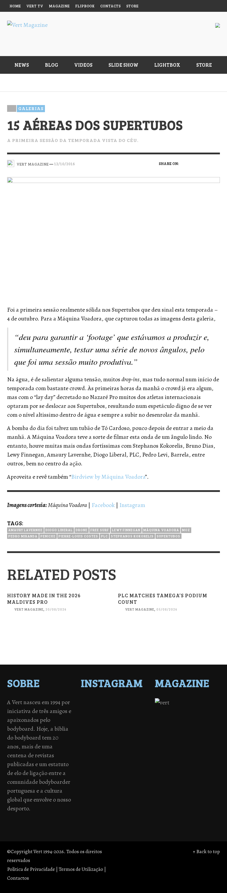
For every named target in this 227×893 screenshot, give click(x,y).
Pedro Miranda (23, 536)
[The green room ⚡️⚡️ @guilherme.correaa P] (129, 734)
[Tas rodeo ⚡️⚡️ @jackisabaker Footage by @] (98, 764)
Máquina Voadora (161, 530)
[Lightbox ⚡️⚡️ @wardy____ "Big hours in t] (129, 749)
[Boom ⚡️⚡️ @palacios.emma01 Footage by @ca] (129, 718)
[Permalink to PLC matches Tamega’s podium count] (169, 644)
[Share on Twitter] (196, 163)
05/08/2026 (166, 609)
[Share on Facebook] (185, 163)
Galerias (30, 108)
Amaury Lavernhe (25, 530)
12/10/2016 (64, 163)
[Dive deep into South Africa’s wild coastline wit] (129, 764)
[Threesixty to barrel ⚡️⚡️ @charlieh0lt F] (129, 772)
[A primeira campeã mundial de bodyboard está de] (98, 711)
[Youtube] (201, 6)
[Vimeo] (190, 6)
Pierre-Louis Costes (78, 536)
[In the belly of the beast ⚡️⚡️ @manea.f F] (98, 741)
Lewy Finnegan (126, 530)
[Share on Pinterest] (216, 163)
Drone (81, 530)
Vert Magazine (28, 609)
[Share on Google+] (206, 163)
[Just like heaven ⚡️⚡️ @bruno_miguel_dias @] (98, 757)
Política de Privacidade (31, 869)
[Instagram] (168, 6)
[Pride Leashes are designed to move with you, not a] (98, 772)
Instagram (132, 505)
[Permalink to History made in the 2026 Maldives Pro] (58, 644)
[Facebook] (156, 6)
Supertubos (168, 536)
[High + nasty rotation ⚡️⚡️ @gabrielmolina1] (98, 749)
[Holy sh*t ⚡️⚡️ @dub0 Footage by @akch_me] (98, 703)
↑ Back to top (206, 851)
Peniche (48, 536)
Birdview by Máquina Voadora (108, 477)
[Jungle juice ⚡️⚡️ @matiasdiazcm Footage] (129, 757)
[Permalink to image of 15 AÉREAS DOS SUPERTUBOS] (113, 237)
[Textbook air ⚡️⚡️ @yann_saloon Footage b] (129, 711)
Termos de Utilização (81, 869)
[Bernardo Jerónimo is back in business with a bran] (98, 718)
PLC (104, 536)
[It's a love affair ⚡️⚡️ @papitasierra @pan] (129, 703)
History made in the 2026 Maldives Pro (44, 598)
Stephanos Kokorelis (132, 536)
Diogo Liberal (59, 530)
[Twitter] (179, 6)
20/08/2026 (56, 609)
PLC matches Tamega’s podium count (162, 598)
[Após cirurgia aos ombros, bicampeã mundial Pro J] (98, 726)
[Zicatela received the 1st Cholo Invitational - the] (129, 726)
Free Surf (99, 530)
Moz (186, 530)
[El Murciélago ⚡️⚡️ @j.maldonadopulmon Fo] (98, 734)
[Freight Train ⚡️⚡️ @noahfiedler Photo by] (129, 741)
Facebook (103, 505)
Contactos (18, 878)
